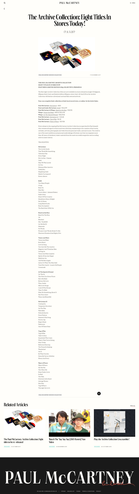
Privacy (98, 491)
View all (132, 405)
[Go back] (4, 9)
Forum (78, 491)
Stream (63, 491)
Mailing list (70, 491)
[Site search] (4, 3)
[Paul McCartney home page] (69, 3)
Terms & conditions (88, 491)
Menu (133, 3)
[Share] (99, 393)
